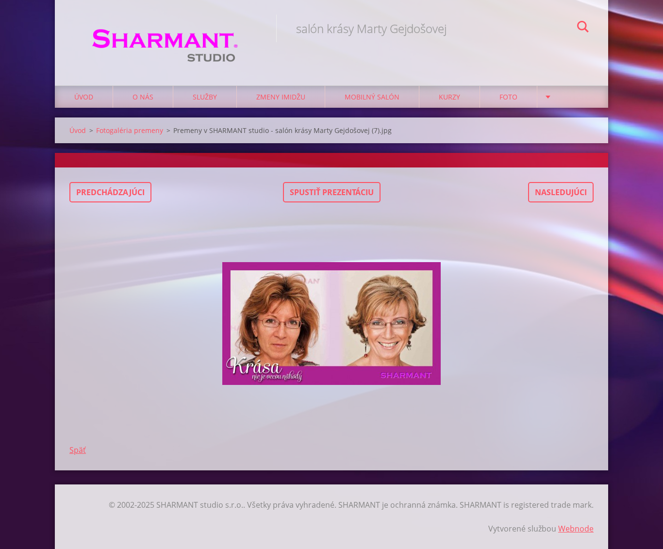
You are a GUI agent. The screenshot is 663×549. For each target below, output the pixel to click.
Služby (205, 96)
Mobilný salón (372, 96)
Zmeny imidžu (280, 96)
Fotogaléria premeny (129, 130)
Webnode (576, 528)
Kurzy (449, 96)
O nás (143, 96)
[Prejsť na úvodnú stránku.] (165, 33)
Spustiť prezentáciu (332, 192)
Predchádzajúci (110, 192)
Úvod (83, 96)
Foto (508, 96)
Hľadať (583, 28)
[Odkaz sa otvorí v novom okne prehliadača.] (331, 323)
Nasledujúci (561, 192)
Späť (77, 450)
